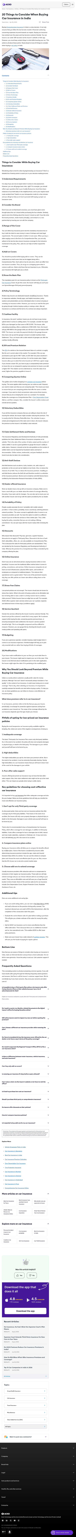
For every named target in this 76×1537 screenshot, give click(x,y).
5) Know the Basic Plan (12, 92)
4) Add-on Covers (10, 90)
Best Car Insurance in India (13, 1155)
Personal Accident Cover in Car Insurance (8, 1232)
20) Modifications (10, 126)
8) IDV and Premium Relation (14, 99)
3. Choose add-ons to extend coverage (16, 149)
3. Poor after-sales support (13, 140)
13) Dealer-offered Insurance (13, 110)
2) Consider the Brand (12, 86)
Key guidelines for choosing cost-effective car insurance (18, 142)
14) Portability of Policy (12, 113)
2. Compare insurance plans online (15, 147)
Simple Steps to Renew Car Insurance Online (8, 1212)
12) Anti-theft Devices (11, 108)
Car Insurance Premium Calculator (16, 1159)
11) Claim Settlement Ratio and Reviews (17, 106)
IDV (6, 350)
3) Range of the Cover (12, 88)
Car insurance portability (23, 1232)
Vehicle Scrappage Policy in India (15, 1147)
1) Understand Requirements (14, 83)
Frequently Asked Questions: (10, 156)
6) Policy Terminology (12, 95)
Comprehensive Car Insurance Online (17, 1188)
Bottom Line (6, 153)
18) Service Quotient (11, 122)
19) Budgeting (10, 124)
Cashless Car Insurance (7, 1241)
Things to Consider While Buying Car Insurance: (16, 81)
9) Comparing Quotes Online (13, 101)
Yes (21, 1275)
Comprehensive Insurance (15, 27)
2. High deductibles (11, 138)
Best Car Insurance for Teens (9, 1202)
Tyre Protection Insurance (13, 1167)
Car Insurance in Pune (12, 1184)
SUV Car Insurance (24, 1241)
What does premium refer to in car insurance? (18, 131)
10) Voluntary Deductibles (13, 104)
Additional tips (7, 151)
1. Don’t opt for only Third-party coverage (17, 144)
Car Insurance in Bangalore (13, 1151)
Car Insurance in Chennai (13, 1176)
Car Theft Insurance (39, 1241)
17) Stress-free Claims (12, 120)
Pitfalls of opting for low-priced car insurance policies (17, 133)
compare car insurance (34, 382)
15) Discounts (9, 115)
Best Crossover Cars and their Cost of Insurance (24, 1202)
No (33, 1275)
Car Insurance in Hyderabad (14, 1180)
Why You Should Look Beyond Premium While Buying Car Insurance (21, 129)
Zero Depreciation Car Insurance (15, 1163)
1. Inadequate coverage (12, 135)
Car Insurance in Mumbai (13, 1171)
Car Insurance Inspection (23, 1212)
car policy (14, 45)
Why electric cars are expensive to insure (39, 1202)
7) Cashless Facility (11, 97)
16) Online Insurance (11, 117)
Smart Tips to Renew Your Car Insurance (39, 1212)
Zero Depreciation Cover (40, 397)
